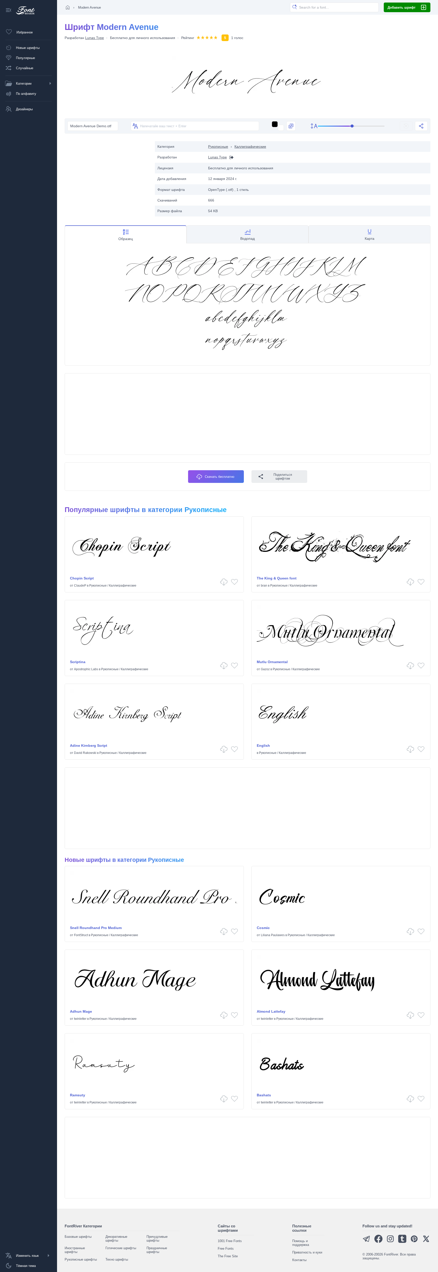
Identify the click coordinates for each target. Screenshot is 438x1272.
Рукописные (218, 146)
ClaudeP (80, 585)
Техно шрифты (116, 1259)
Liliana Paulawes (273, 935)
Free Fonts (226, 1248)
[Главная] (68, 7)
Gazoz (265, 669)
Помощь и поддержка (300, 1243)
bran (264, 585)
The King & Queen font (277, 578)
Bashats (264, 1095)
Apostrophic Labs (86, 669)
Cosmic (263, 928)
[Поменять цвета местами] (291, 126)
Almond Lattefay (271, 1011)
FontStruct (81, 935)
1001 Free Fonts (230, 1241)
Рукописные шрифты (81, 1259)
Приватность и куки (307, 1252)
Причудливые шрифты (157, 1238)
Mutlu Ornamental (272, 662)
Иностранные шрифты (75, 1250)
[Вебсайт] (230, 157)
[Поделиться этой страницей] (421, 126)
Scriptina (77, 662)
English (263, 745)
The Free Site (228, 1256)
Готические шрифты (120, 1248)
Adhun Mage (81, 1011)
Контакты (299, 1260)
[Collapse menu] (8, 10)
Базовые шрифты (78, 1237)
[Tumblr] (402, 1242)
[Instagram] (390, 1242)
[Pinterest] (414, 1242)
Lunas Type (94, 38)
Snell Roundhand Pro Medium (96, 928)
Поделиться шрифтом (282, 476)
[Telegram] (366, 1242)
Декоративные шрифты (116, 1238)
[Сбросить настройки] (406, 126)
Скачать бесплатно (219, 477)
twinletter (80, 1019)
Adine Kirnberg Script (88, 745)
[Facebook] (378, 1242)
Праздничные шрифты (157, 1250)
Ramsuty (77, 1095)
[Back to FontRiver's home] (23, 10)
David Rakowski (85, 753)
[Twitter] (426, 1242)
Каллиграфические (250, 146)
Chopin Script (82, 578)
